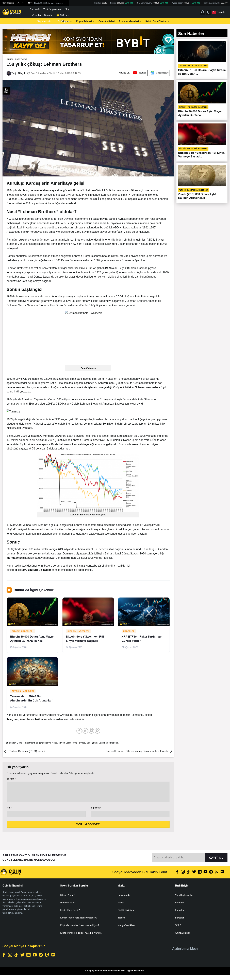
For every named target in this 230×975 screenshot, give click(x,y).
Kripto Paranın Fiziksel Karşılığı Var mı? (81, 932)
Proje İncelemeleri (129, 21)
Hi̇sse (54, 743)
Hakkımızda (124, 895)
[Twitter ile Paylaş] (85, 731)
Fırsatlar (179, 910)
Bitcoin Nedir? (67, 895)
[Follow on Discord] (222, 872)
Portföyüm (63, 21)
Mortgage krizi (16, 557)
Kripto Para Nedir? (70, 910)
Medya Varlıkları (126, 925)
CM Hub (64, 15)
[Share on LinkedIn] (91, 731)
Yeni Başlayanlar (52, 9)
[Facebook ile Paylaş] (79, 731)
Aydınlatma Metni (185, 948)
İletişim (121, 917)
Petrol (74, 743)
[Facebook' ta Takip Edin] (177, 872)
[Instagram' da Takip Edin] (183, 872)
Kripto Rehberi (84, 21)
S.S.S (178, 925)
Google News (162, 73)
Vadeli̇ (102, 743)
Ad (9, 807)
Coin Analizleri (106, 21)
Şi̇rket (94, 743)
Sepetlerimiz (44, 21)
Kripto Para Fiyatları (156, 21)
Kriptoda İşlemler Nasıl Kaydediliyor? (79, 925)
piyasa (82, 743)
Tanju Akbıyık (18, 73)
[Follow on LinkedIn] (200, 872)
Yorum (11, 778)
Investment (21, 59)
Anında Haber (182, 932)
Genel (10, 59)
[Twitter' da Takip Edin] (194, 872)
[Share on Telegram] (97, 731)
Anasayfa (35, 9)
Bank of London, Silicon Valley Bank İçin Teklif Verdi (137, 751)
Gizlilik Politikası (126, 910)
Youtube (142, 73)
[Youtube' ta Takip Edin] (205, 872)
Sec (88, 743)
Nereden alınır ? (68, 902)
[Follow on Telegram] (211, 872)
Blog (67, 9)
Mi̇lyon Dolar (64, 743)
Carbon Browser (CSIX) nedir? (26, 751)
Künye (121, 902)
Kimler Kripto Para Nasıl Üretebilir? (78, 917)
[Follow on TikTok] (188, 872)
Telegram (20, 569)
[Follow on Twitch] (216, 872)
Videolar (36, 15)
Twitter (47, 569)
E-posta (96, 807)
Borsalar (48, 15)
